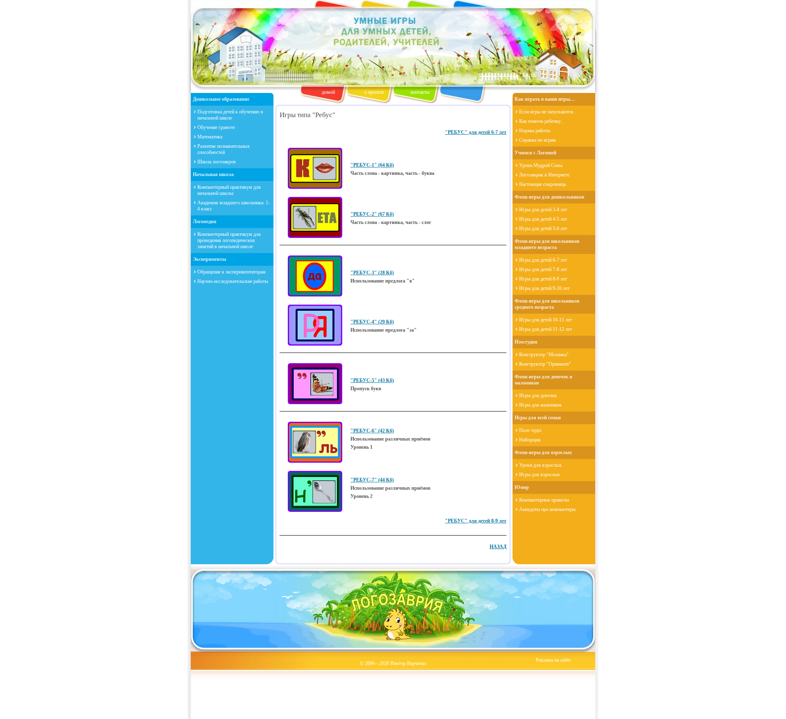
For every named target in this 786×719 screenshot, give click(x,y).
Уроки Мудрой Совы (540, 165)
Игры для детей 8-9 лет (543, 279)
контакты (420, 92)
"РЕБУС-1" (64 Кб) (372, 165)
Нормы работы (534, 130)
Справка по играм (537, 140)
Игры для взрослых (539, 474)
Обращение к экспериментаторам (231, 272)
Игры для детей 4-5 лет (543, 219)
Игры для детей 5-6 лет (543, 228)
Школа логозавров (216, 162)
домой (328, 92)
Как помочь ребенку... (541, 121)
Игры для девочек (538, 395)
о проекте (374, 92)
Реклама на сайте (553, 660)
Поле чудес (530, 430)
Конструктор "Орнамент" (545, 364)
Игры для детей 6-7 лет (543, 260)
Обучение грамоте (216, 127)
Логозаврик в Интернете (544, 175)
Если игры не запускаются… (548, 112)
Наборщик (530, 440)
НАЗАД (498, 546)
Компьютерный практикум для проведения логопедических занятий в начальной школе (229, 240)
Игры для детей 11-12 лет (545, 329)
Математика (209, 137)
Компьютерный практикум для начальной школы (229, 190)
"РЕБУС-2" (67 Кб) (372, 214)
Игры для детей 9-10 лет (544, 288)
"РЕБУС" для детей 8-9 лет (475, 521)
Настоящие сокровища (542, 184)
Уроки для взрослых (540, 465)
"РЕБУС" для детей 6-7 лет (475, 132)
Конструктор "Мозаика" (544, 354)
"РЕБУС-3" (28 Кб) (372, 273)
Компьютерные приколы (544, 500)
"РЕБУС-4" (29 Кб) (372, 322)
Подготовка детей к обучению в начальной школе (230, 115)
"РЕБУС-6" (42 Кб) (372, 431)
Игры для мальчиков (540, 405)
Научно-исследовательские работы (232, 281)
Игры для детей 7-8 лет (543, 269)
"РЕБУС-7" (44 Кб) (372, 480)
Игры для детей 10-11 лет (545, 320)
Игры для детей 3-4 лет (543, 210)
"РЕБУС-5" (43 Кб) (372, 380)
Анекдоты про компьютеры (547, 509)
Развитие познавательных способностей (223, 149)
